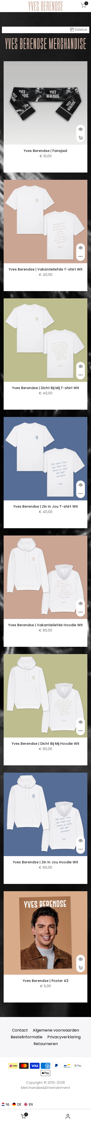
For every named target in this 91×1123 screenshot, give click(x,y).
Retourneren (45, 1044)
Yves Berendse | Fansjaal (45, 150)
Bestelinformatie (26, 1037)
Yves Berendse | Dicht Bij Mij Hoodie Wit (45, 743)
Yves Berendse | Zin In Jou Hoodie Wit (45, 862)
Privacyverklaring (64, 1037)
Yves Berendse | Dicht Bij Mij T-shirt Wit (45, 387)
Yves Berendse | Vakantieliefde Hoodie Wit (45, 625)
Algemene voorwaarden (56, 1030)
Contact (20, 1030)
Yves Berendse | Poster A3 (45, 980)
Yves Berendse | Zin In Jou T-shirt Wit (45, 506)
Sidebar (81, 29)
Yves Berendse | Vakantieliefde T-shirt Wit (46, 269)
